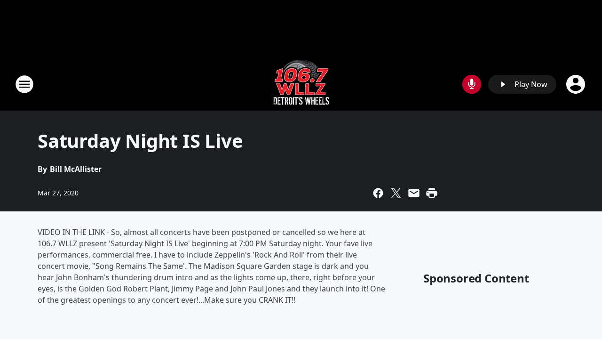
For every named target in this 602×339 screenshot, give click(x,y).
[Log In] (576, 84)
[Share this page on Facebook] (378, 193)
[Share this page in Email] (413, 193)
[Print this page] (431, 193)
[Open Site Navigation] (24, 84)
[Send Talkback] (471, 84)
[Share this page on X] (396, 193)
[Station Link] (301, 84)
